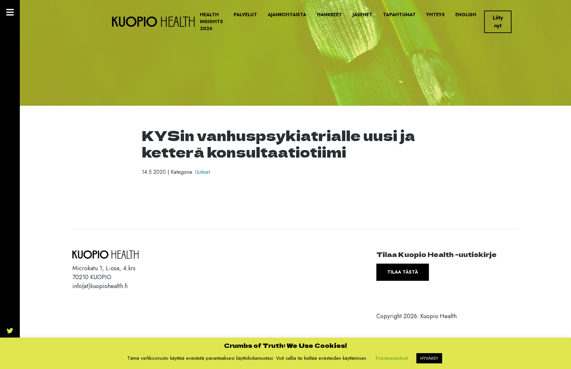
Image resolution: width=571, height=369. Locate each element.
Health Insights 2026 (211, 21)
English (465, 14)
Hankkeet (329, 14)
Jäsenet (362, 14)
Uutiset (202, 172)
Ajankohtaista (287, 14)
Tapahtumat (399, 14)
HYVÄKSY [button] (429, 358)
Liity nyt (498, 21)
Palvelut (245, 14)
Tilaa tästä (402, 272)
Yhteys (435, 14)
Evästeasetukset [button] (392, 358)
